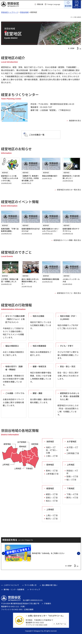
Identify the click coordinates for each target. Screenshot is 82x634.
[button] (39, 4)
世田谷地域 (24, 12)
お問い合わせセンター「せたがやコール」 (46, 615)
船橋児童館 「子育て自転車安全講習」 (10, 229)
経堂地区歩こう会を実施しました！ (71, 177)
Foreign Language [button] (53, 4)
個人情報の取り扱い (49, 585)
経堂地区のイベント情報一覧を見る (67, 240)
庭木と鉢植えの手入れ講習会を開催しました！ (30, 281)
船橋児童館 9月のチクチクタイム (71, 229)
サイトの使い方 (31, 585)
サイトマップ (35, 589)
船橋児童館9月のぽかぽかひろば (31, 229)
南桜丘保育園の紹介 (49, 176)
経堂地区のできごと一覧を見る (69, 293)
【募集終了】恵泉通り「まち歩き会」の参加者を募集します (30, 178)
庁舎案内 (47, 603)
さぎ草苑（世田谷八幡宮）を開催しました (9, 280)
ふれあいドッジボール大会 (71, 280)
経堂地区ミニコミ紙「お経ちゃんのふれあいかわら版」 (9, 178)
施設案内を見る (75, 120)
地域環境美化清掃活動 (50, 279)
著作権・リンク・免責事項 (14, 589)
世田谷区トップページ (9, 12)
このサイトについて (11, 585)
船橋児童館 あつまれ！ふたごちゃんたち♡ (51, 229)
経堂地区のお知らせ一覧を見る (69, 189)
